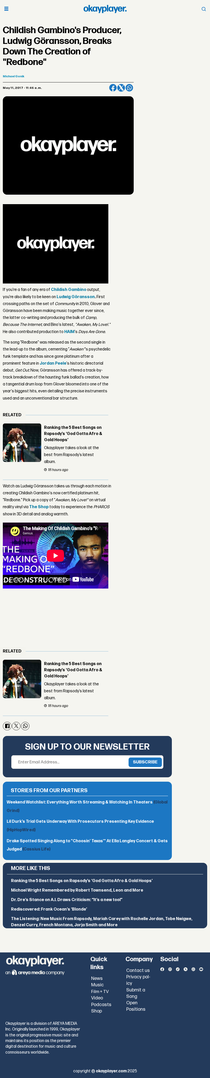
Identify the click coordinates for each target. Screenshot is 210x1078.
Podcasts (101, 1004)
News (97, 978)
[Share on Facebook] (113, 88)
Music (97, 985)
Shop (96, 1011)
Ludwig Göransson (76, 297)
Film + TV (100, 991)
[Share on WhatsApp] (129, 88)
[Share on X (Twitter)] (121, 88)
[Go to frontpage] (105, 9)
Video (97, 998)
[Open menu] (6, 9)
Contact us (138, 970)
